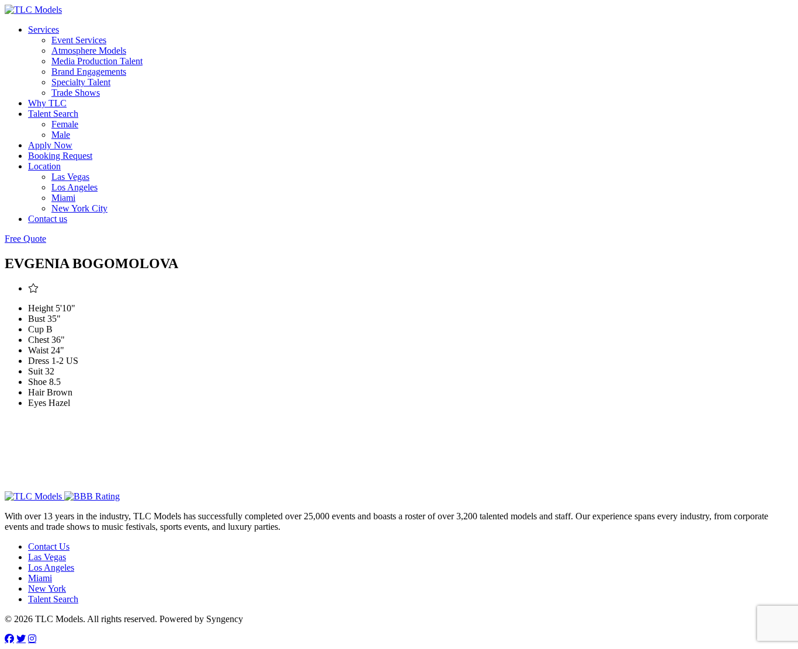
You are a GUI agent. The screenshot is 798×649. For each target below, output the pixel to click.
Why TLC (47, 103)
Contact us (47, 219)
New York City (79, 208)
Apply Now (50, 145)
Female (64, 124)
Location (44, 166)
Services (43, 29)
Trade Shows (75, 93)
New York (47, 589)
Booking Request (60, 156)
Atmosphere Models (88, 50)
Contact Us (49, 546)
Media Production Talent (97, 61)
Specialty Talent (80, 82)
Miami (63, 198)
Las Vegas (70, 177)
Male (60, 135)
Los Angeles (74, 187)
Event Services (78, 40)
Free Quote (25, 239)
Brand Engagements (88, 72)
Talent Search (53, 114)
